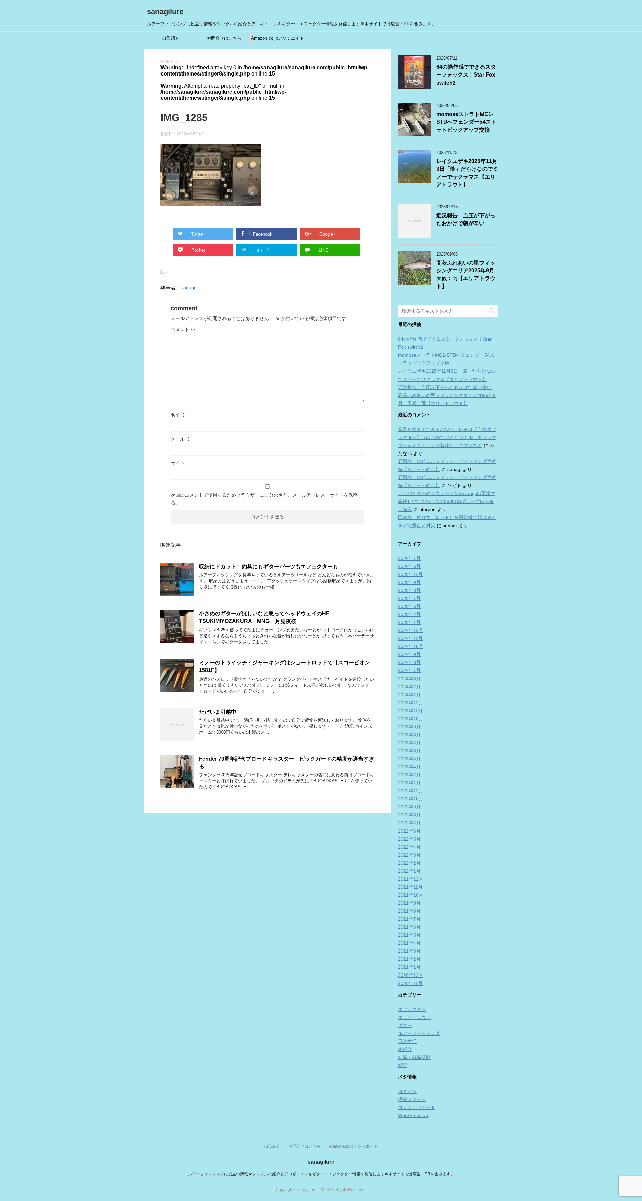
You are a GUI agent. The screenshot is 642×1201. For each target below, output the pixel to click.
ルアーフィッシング (419, 1033)
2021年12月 (410, 879)
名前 (178, 415)
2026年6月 (409, 566)
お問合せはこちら (224, 38)
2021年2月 (409, 959)
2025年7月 (409, 598)
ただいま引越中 (217, 712)
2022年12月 (410, 790)
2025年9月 (409, 582)
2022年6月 (409, 831)
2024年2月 (409, 686)
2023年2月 (409, 774)
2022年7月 (409, 822)
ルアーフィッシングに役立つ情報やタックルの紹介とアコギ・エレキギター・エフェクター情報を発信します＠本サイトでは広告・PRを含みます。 (321, 1174)
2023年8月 (409, 734)
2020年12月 (410, 975)
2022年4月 (409, 847)
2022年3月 (409, 855)
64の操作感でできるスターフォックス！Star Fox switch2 (466, 75)
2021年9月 (409, 903)
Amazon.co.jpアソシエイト (277, 38)
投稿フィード (412, 1099)
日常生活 (407, 1041)
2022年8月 (409, 814)
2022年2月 (409, 863)
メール (181, 439)
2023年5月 (409, 758)
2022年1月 (409, 871)
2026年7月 (409, 558)
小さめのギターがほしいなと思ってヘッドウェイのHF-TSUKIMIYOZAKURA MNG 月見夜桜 (265, 617)
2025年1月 (409, 622)
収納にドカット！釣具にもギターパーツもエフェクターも (268, 566)
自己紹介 (170, 38)
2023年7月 (409, 742)
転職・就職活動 (414, 1057)
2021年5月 (409, 935)
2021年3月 (409, 951)
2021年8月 (409, 911)
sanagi (188, 287)
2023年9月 (409, 726)
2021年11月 (410, 887)
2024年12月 (410, 630)
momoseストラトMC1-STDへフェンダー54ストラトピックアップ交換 (466, 122)
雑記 (402, 1065)
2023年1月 (409, 782)
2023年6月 (409, 750)
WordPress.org (414, 1115)
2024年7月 (409, 670)
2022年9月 (409, 806)
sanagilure (165, 11)
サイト (178, 463)
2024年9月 (409, 654)
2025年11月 (410, 574)
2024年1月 (409, 694)
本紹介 (405, 1049)
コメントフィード (416, 1107)
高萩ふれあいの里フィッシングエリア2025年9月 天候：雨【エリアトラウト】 (468, 274)
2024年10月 (410, 646)
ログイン (407, 1091)
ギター (405, 1025)
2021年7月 (409, 919)
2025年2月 (409, 614)
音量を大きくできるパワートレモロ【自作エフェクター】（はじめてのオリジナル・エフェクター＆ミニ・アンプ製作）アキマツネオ (447, 437)
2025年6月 (409, 606)
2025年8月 (409, 590)
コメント (183, 329)
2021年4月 (409, 943)
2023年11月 (410, 710)
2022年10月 (410, 798)
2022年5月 (409, 839)
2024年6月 (409, 678)
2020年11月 (410, 983)
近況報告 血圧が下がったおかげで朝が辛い (465, 219)
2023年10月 (410, 718)
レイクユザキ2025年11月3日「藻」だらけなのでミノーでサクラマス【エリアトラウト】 (467, 172)
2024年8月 (409, 662)
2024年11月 (410, 638)
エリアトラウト (414, 1017)
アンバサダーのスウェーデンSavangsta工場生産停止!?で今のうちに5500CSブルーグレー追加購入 (446, 501)
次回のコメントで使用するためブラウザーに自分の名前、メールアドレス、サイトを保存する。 (266, 499)
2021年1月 (409, 967)
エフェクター (412, 1009)
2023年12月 (410, 702)
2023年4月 (409, 766)
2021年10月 (410, 895)
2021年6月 (409, 927)
